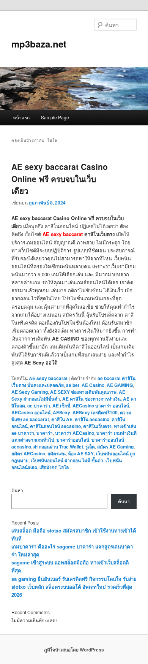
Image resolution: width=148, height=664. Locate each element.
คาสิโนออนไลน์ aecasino (55, 426)
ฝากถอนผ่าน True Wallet (58, 446)
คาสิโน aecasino (92, 419)
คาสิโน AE (61, 419)
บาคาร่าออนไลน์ (73, 439)
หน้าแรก (21, 117)
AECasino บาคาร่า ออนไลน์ (100, 405)
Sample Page (55, 117)
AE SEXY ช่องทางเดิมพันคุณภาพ (83, 391)
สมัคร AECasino (28, 453)
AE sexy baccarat (63, 234)
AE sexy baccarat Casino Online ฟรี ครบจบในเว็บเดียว (59, 178)
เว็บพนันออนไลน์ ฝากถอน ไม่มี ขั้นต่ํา (67, 460)
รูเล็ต (90, 446)
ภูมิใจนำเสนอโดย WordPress (74, 649)
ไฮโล (64, 467)
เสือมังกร (48, 467)
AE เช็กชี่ (61, 405)
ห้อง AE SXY (81, 453)
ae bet (72, 385)
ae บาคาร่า (38, 405)
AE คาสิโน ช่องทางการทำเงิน (91, 398)
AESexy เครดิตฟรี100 (95, 412)
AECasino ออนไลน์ (30, 412)
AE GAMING (120, 385)
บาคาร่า (44, 432)
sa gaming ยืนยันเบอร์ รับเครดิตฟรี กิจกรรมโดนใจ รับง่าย (74, 578)
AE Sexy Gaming (29, 391)
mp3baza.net (38, 43)
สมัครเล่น (56, 453)
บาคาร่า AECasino (74, 432)
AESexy (61, 412)
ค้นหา (17, 490)
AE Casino (93, 385)
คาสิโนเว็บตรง (97, 426)
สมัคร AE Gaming (115, 446)
